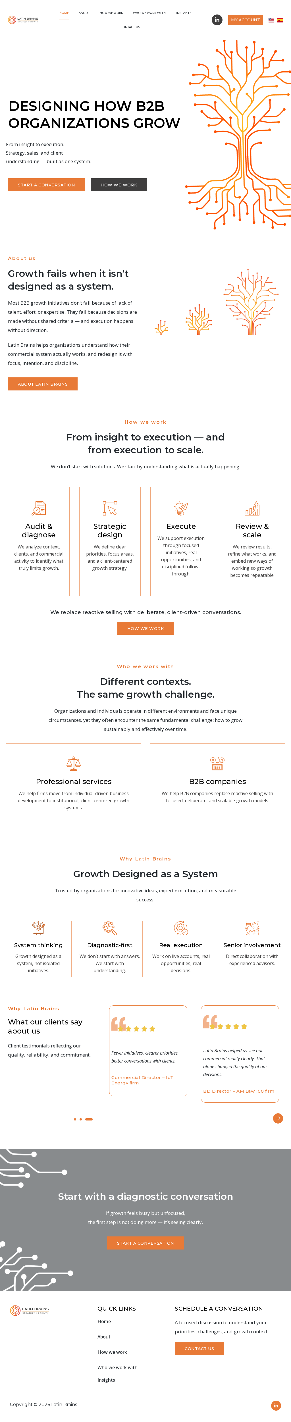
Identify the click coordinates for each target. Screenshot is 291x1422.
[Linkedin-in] (217, 19)
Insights (184, 13)
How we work (111, 13)
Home (64, 13)
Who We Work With (149, 13)
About (84, 13)
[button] (278, 1118)
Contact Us (130, 27)
